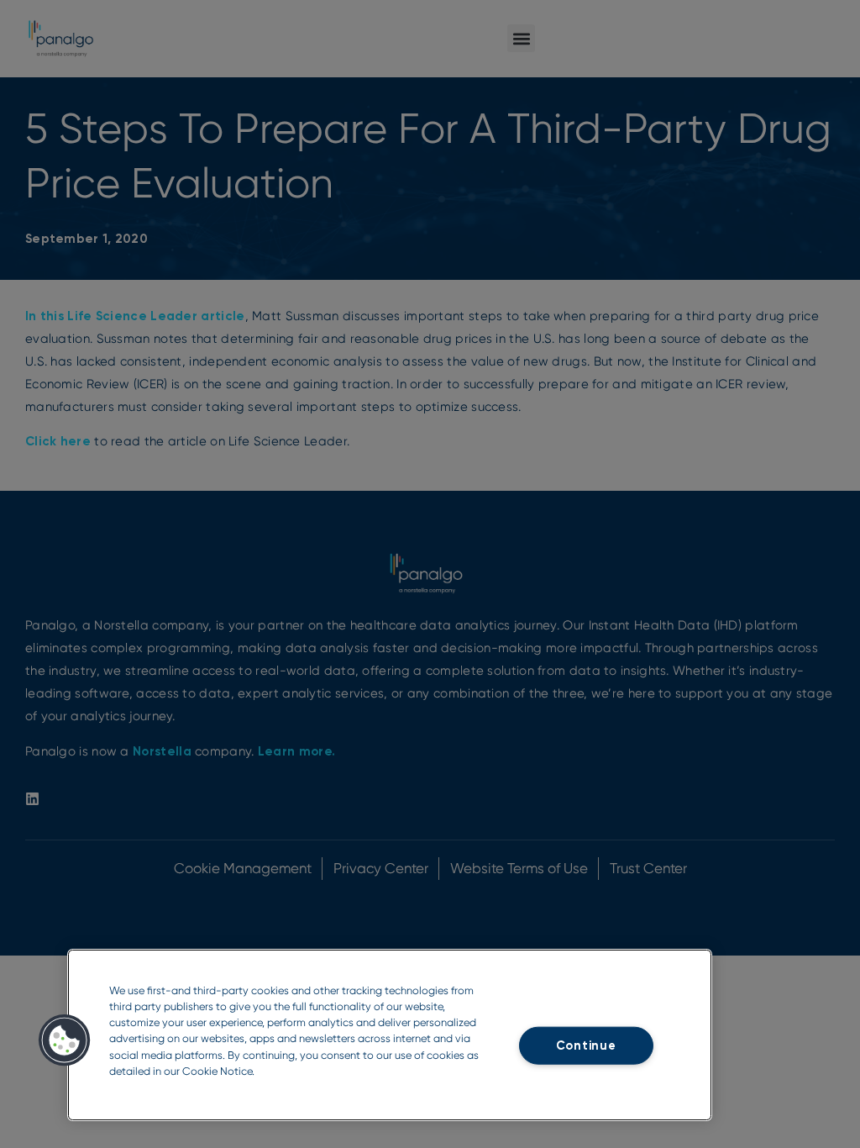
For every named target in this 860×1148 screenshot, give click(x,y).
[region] (389, 1035)
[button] (65, 1040)
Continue (586, 1045)
